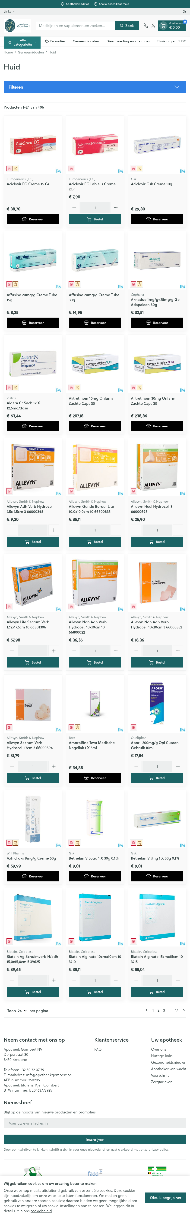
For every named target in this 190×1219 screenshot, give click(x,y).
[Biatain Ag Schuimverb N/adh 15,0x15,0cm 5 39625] (33, 917)
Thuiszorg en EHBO (172, 41)
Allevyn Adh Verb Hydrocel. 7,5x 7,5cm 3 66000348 (30, 509)
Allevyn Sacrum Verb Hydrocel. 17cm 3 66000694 (30, 745)
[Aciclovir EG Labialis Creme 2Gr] (95, 145)
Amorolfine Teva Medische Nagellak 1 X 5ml (92, 745)
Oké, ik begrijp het (165, 1197)
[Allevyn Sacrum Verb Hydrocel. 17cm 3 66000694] (33, 703)
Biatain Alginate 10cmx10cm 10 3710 (95, 959)
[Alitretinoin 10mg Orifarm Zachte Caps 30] (95, 364)
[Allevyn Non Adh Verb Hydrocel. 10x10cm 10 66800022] (95, 583)
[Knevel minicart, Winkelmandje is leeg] (163, 25)
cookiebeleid (41, 1210)
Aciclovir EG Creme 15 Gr (28, 183)
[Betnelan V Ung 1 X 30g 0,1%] (157, 819)
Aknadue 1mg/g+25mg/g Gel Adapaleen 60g (155, 302)
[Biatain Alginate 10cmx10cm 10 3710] (95, 917)
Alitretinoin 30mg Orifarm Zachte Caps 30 (153, 400)
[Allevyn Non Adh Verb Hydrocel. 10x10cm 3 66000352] (157, 583)
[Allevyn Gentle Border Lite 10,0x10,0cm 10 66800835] (95, 467)
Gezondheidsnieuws (168, 1062)
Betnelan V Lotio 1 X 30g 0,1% (94, 858)
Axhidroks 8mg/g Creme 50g (31, 858)
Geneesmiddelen (86, 41)
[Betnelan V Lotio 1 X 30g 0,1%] (95, 819)
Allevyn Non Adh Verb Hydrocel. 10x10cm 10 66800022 (88, 627)
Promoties (57, 41)
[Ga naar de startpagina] (17, 26)
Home (8, 52)
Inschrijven (95, 1139)
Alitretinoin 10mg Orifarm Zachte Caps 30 (91, 400)
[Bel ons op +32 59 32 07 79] (145, 25)
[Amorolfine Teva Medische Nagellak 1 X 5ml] (95, 703)
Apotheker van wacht (168, 1068)
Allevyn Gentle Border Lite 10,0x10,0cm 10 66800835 (91, 509)
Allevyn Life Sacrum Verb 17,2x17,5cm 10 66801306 (28, 624)
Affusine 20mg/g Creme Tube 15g (32, 297)
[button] (95, 87)
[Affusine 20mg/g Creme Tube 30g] (95, 260)
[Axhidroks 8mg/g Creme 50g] (33, 819)
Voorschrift (160, 1075)
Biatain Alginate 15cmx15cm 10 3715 (157, 959)
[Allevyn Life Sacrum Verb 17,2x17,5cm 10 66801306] (33, 583)
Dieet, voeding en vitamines (128, 41)
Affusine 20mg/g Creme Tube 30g (94, 297)
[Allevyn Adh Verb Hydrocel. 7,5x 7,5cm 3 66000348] (33, 467)
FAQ (98, 1049)
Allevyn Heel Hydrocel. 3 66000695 (151, 509)
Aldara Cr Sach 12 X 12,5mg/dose (23, 405)
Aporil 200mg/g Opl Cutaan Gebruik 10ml (155, 745)
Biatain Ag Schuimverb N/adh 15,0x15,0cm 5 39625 (32, 959)
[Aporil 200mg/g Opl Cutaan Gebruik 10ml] (157, 703)
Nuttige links (162, 1055)
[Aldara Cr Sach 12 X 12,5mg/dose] (33, 364)
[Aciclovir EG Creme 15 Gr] (33, 145)
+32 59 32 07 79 (32, 1069)
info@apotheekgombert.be (49, 1074)
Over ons (158, 1049)
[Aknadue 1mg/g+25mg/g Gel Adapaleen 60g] (157, 260)
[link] (147, 1010)
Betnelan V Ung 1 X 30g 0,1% (155, 858)
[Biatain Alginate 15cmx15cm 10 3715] (157, 917)
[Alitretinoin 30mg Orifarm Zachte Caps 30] (157, 364)
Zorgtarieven (162, 1081)
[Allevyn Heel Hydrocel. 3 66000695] (157, 467)
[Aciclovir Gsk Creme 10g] (157, 145)
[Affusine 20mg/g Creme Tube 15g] (33, 260)
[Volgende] (183, 1010)
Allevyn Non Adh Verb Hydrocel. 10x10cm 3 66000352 (156, 624)
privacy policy (158, 1149)
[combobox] (75, 25)
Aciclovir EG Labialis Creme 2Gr (92, 186)
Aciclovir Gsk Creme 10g (151, 183)
